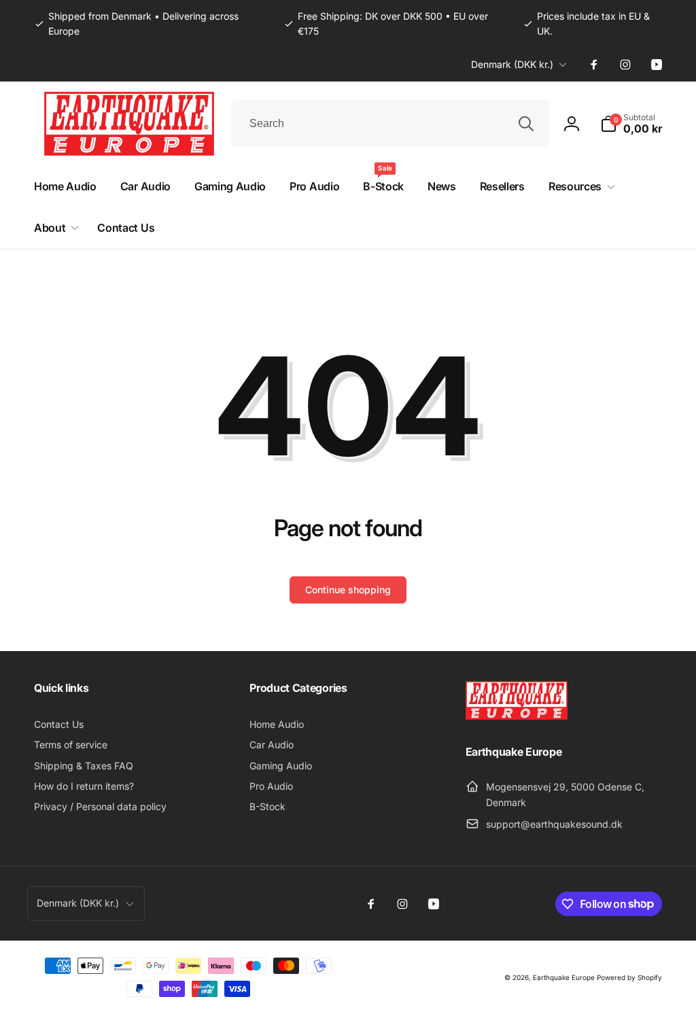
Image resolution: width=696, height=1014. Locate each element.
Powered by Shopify (629, 977)
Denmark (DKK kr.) (512, 64)
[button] (631, 123)
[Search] (526, 123)
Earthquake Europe (564, 977)
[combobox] (390, 123)
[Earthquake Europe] (517, 715)
